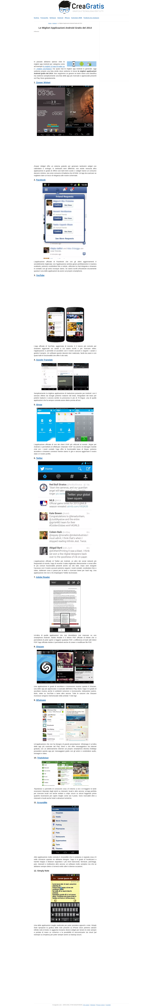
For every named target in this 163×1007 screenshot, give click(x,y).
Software (53, 18)
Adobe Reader (43, 577)
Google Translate (44, 360)
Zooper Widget (43, 82)
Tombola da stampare (91, 18)
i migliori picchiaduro (44, 69)
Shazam (40, 646)
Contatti (108, 1005)
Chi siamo (86, 1005)
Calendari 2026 (76, 18)
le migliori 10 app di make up (54, 66)
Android (60, 18)
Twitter (39, 458)
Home (49, 23)
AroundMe (42, 802)
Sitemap (92, 1005)
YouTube (40, 275)
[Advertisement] (65, 46)
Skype (39, 404)
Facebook (41, 180)
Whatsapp (41, 700)
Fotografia (44, 18)
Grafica (36, 18)
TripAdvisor (43, 758)
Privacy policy (100, 1005)
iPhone (67, 18)
